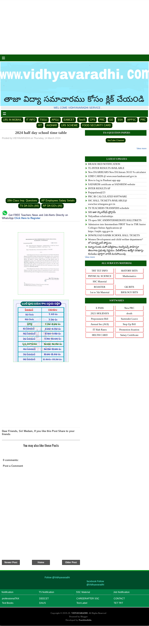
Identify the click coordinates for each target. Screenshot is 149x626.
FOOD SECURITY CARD (96, 125)
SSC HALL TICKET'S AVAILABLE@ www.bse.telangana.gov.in (107, 202)
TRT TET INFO (100, 270)
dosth (129, 313)
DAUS (42, 603)
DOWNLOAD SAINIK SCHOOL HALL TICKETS (114, 235)
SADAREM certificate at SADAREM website (111, 184)
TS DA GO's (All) (29, 205)
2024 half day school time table (41, 132)
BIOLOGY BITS (129, 292)
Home (41, 562)
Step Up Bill (129, 324)
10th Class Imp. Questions (22, 200)
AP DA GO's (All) (52, 205)
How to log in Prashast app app (104, 180)
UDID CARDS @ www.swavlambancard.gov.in (112, 176)
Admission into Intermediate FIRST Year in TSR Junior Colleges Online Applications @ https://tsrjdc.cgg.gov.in (117, 228)
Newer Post (10, 562)
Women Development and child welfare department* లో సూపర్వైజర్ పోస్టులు (115, 241)
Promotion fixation (129, 329)
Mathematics (129, 276)
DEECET (44, 598)
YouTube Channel (115, 140)
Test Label (81, 603)
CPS (92, 119)
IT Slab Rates (100, 329)
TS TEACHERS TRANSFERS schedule (108, 208)
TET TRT (118, 603)
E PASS (100, 308)
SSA (120, 119)
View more (141, 148)
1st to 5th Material (99, 292)
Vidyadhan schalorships (100, 216)
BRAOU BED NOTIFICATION (104, 164)
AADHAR (51, 125)
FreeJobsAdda (85, 620)
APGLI (55, 119)
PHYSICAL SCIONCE (99, 276)
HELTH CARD (99, 335)
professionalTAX (10, 598)
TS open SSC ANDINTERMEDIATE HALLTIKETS (114, 220)
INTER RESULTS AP (99, 188)
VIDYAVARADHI (79, 613)
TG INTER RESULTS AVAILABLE (106, 168)
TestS (82, 119)
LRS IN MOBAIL (12, 119)
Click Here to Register (27, 218)
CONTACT (119, 598)
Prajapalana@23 (96, 192)
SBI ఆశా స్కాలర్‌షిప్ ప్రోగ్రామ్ (102, 212)
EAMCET (69, 119)
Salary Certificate (129, 335)
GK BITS (129, 286)
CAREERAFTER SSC (87, 598)
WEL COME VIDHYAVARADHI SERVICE (75, 107)
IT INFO (30, 119)
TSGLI (43, 119)
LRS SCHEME (69, 125)
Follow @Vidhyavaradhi (57, 577)
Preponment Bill (99, 318)
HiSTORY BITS (129, 270)
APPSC (131, 119)
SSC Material (100, 281)
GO (111, 119)
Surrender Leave (129, 318)
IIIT (40, 125)
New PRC (129, 308)
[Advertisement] (74, 27)
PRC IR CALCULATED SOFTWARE (107, 196)
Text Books (7, 603)
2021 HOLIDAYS (100, 313)
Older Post (71, 562)
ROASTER (99, 286)
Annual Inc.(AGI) (100, 324)
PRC (102, 119)
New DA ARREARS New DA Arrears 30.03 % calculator (117, 172)
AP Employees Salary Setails (58, 200)
